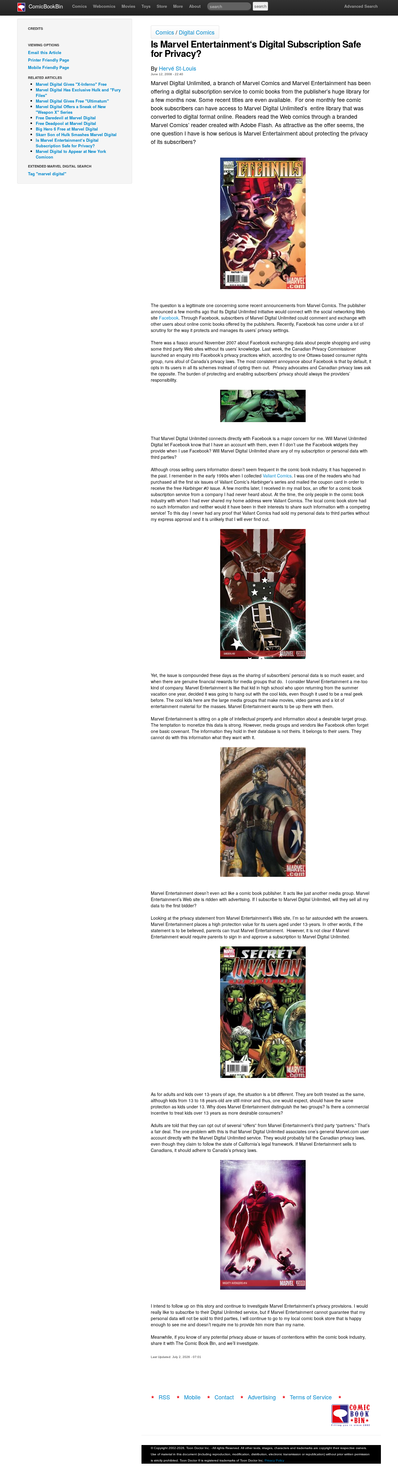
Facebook (168, 318)
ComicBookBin (44, 6)
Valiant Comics (277, 475)
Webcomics (104, 6)
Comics (79, 6)
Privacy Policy (274, 1460)
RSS (164, 1397)
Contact (224, 1397)
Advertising (262, 1397)
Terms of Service (311, 1397)
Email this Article (44, 52)
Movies (128, 6)
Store (162, 6)
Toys (145, 6)
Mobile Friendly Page (48, 67)
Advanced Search (361, 6)
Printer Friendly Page (48, 60)
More (178, 6)
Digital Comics (197, 32)
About (195, 6)
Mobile (192, 1397)
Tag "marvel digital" (47, 174)
